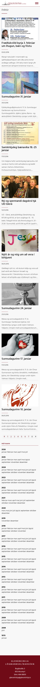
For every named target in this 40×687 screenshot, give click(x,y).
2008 (4, 627)
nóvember (15, 462)
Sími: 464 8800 (20, 674)
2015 (3, 556)
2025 (4, 457)
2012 (3, 587)
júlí (26, 452)
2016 (3, 546)
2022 (4, 487)
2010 (3, 607)
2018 (3, 526)
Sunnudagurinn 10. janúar (16, 409)
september (6, 462)
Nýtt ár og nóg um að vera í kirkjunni (18, 256)
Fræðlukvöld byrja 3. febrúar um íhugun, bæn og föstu (18, 44)
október (14, 472)
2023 (4, 477)
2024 (4, 467)
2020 (4, 508)
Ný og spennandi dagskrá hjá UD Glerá (19, 202)
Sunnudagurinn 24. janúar (17, 308)
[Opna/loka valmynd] (36, 3)
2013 (3, 576)
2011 (3, 597)
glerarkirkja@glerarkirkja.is (20, 677)
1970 (3, 635)
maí (23, 452)
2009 (4, 617)
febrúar (10, 452)
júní (27, 469)
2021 (3, 498)
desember (24, 462)
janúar (4, 452)
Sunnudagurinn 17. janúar (16, 359)
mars (16, 452)
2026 (4, 449)
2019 (3, 518)
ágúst (27, 459)
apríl (20, 452)
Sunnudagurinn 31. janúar (16, 97)
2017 (3, 536)
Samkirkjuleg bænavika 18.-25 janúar (19, 149)
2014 (3, 566)
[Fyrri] (4, 437)
